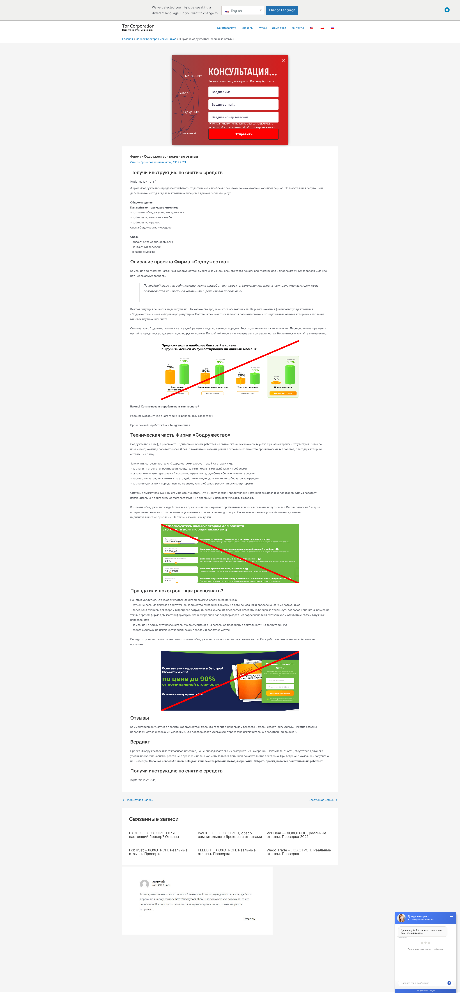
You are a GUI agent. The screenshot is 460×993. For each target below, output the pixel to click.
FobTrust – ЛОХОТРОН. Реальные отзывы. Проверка (158, 852)
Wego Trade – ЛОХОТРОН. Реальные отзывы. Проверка (299, 852)
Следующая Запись (323, 800)
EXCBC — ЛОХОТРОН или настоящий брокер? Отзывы (154, 835)
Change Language (282, 10)
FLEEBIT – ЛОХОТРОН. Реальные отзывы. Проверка (227, 852)
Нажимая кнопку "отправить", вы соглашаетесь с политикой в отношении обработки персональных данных (242, 127)
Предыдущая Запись (138, 800)
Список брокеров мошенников (150, 162)
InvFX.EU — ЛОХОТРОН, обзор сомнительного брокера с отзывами (230, 835)
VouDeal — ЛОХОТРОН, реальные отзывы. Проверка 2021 (296, 835)
